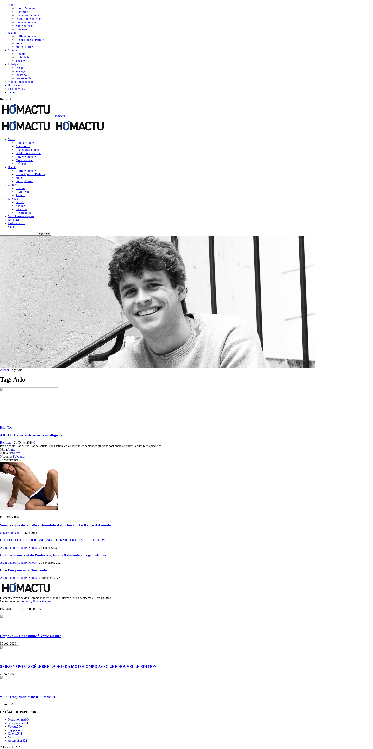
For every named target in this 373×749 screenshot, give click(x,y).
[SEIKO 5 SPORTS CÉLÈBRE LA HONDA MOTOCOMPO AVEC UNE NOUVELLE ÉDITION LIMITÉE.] (9, 659)
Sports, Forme (24, 46)
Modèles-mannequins (21, 81)
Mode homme (24, 25)
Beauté (12, 32)
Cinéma (20, 53)
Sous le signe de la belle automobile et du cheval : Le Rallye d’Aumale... (56, 525)
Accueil (5, 370)
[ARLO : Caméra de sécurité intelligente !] (29, 424)
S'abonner (19, 456)
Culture (12, 50)
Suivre (16, 453)
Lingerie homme (26, 22)
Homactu (5, 442)
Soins (19, 43)
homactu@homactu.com (36, 601)
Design (20, 67)
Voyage (20, 71)
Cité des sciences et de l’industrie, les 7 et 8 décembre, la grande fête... (54, 555)
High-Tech (22, 57)
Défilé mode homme (28, 18)
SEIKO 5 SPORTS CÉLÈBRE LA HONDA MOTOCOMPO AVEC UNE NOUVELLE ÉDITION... (79, 666)
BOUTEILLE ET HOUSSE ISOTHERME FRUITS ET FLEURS (52, 540)
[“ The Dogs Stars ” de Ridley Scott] (9, 689)
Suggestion (17, 730)
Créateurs (21, 29)
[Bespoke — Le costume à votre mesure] (9, 628)
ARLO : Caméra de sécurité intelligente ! (32, 435)
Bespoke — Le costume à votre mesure (30, 636)
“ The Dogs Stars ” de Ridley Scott (27, 697)
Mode (11, 4)
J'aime (11, 449)
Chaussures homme (27, 15)
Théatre (20, 60)
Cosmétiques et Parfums (30, 39)
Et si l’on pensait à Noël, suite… (25, 570)
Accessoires (23, 11)
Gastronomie (23, 78)
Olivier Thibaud (10, 532)
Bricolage (14, 85)
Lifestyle (13, 64)
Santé (11, 92)
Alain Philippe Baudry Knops (18, 547)
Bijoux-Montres (25, 8)
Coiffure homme (26, 36)
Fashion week (16, 88)
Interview (21, 74)
